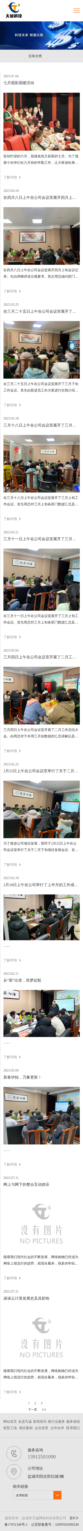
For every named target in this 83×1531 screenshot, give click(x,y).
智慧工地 (10, 1428)
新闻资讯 (40, 1421)
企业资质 (41, 1428)
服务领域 (73, 1421)
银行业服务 (56, 1421)
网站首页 (10, 1421)
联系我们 (73, 1428)
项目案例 (26, 1428)
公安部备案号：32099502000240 (55, 1524)
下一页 (32, 1409)
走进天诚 (25, 1421)
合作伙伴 (57, 1428)
